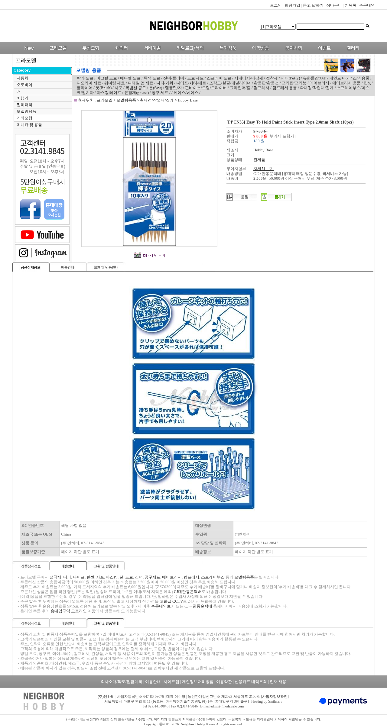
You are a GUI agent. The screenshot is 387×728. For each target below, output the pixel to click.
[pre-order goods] (259, 52)
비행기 (22, 98)
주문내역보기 (163, 606)
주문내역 (367, 5)
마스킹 (112, 577)
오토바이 (24, 84)
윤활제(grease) (136, 92)
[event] (325, 52)
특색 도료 (152, 78)
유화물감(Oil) (314, 78)
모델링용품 (26, 111)
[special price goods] (226, 52)
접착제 (272, 78)
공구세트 (152, 577)
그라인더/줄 (240, 87)
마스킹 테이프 (109, 92)
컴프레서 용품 (284, 87)
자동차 (22, 78)
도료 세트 (195, 78)
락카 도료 (85, 78)
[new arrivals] (28, 52)
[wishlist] (276, 200)
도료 (129, 577)
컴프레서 (261, 87)
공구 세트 (160, 92)
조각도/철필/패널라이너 (230, 83)
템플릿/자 (173, 87)
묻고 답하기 (313, 5)
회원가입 (292, 5)
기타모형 (24, 118)
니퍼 (67, 577)
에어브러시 (319, 83)
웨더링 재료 (114, 83)
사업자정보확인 (275, 696)
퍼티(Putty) (290, 78)
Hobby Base (188, 100)
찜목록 (350, 5)
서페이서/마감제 (248, 78)
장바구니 (334, 5)
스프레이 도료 (219, 78)
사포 (118, 87)
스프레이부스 (213, 577)
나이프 (79, 577)
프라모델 (105, 100)
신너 (139, 577)
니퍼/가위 (164, 83)
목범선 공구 (136, 87)
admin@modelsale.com (227, 706)
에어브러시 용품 (346, 83)
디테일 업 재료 (140, 83)
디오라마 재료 (89, 83)
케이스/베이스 (186, 92)
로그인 (276, 5)
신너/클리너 (173, 78)
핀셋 (90, 577)
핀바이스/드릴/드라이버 (206, 87)
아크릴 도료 (106, 78)
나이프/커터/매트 (191, 83)
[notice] (292, 52)
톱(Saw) (155, 87)
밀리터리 (24, 104)
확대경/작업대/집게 (317, 87)
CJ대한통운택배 (188, 591)
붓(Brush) (104, 87)
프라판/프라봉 (294, 83)
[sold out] (241, 200)
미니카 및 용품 (29, 124)
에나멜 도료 (130, 78)
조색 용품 (361, 78)
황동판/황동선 (266, 83)
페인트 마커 (339, 78)
